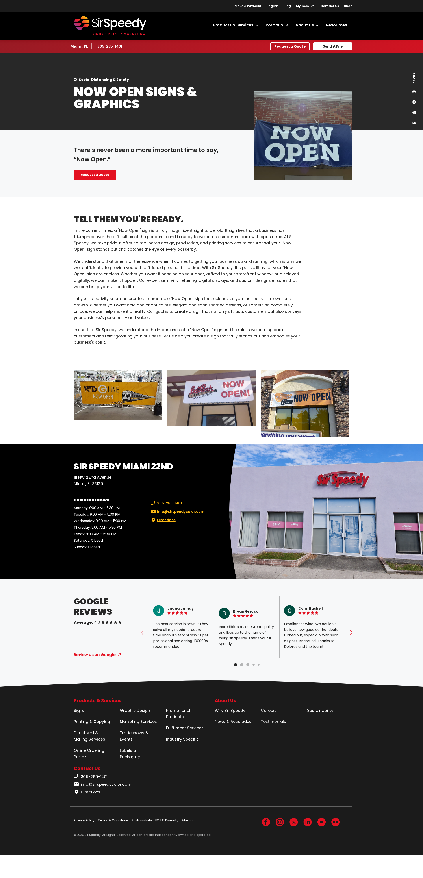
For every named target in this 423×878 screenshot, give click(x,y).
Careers (269, 710)
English (272, 6)
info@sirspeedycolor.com (180, 511)
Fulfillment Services (185, 728)
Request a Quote (290, 46)
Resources (336, 25)
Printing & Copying (92, 721)
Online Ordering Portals (89, 753)
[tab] (235, 664)
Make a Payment (248, 6)
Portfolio (274, 25)
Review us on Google (95, 654)
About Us (304, 25)
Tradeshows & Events (134, 736)
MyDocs (302, 6)
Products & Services (233, 25)
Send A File (333, 46)
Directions (166, 519)
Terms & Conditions (113, 820)
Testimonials (273, 721)
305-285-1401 (110, 46)
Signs (79, 710)
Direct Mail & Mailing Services (89, 736)
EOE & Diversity (166, 820)
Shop (348, 6)
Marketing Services (138, 721)
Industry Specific (182, 739)
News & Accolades (233, 721)
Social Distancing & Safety (104, 79)
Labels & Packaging (130, 753)
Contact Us (330, 6)
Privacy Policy (84, 820)
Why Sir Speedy (230, 710)
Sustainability (320, 710)
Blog (287, 6)
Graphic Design (135, 710)
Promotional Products (178, 714)
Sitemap (188, 820)
